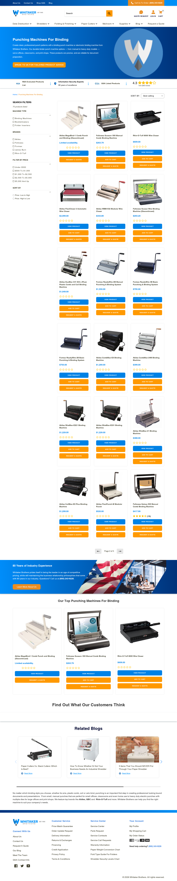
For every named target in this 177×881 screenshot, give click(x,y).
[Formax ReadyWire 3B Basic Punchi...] (147, 264)
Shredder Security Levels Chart (105, 859)
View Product (74, 153)
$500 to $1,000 (22, 171)
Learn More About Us (26, 587)
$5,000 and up (21, 181)
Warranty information (100, 845)
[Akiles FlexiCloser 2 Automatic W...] (73, 191)
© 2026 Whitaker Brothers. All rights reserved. (143, 877)
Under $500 (20, 167)
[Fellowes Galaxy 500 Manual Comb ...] (147, 486)
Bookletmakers (21, 122)
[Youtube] (28, 865)
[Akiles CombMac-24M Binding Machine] (147, 340)
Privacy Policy (58, 854)
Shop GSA (41, 3)
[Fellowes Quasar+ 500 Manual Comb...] (110, 117)
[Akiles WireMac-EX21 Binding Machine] (73, 410)
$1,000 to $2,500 (23, 174)
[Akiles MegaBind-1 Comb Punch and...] (73, 117)
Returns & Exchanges (62, 840)
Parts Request (97, 831)
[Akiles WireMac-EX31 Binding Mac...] (110, 410)
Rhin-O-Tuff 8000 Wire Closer (146, 135)
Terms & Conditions (61, 859)
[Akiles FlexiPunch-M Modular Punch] (110, 486)
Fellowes (18, 143)
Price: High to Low (22, 198)
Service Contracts (99, 835)
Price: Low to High (22, 195)
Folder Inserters (22, 125)
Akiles (17, 139)
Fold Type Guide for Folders (104, 854)
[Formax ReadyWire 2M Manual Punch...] (110, 264)
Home (15, 94)
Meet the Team (20, 855)
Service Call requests (101, 840)
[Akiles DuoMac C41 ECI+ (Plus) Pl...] (73, 264)
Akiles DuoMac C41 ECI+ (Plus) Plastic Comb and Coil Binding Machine (73, 284)
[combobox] (88, 13)
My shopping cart (137, 831)
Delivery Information (61, 835)
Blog (50, 3)
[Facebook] (16, 865)
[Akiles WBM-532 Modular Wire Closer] (110, 191)
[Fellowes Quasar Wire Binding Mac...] (147, 191)
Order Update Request (62, 831)
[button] (103, 294)
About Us (16, 3)
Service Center (97, 826)
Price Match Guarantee (62, 826)
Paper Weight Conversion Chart (105, 849)
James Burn (20, 150)
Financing (56, 845)
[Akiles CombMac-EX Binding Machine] (110, 340)
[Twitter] (22, 865)
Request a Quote (21, 846)
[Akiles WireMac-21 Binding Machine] (147, 413)
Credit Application (60, 849)
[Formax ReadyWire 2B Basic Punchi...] (73, 340)
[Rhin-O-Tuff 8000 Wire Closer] (147, 117)
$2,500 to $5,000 (23, 178)
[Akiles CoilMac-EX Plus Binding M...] (73, 486)
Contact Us (28, 3)
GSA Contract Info (21, 860)
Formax (18, 146)
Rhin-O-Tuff (20, 153)
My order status (136, 835)
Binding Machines (23, 118)
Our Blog (17, 850)
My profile (134, 826)
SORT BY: (135, 96)
